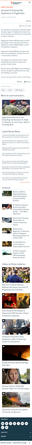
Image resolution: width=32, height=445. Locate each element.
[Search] (29, 443)
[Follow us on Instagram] (10, 423)
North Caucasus (7, 7)
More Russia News (25, 182)
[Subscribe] (6, 427)
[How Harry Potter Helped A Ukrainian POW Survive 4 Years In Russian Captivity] (16, 301)
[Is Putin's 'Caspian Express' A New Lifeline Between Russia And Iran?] (7, 252)
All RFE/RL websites (6, 443)
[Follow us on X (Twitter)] (18, 423)
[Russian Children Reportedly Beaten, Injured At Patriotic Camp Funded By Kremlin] (7, 193)
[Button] (28, 21)
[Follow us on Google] (14, 423)
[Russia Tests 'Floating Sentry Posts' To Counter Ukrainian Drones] (7, 220)
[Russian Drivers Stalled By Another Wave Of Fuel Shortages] (16, 376)
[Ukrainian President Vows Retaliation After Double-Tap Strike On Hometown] (16, 327)
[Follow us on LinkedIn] (26, 423)
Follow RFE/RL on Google (19, 443)
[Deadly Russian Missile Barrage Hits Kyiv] (16, 353)
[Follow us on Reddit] (6, 423)
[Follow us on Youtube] (2, 423)
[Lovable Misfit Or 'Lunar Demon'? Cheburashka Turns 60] (7, 244)
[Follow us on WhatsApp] (2, 427)
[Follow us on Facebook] (22, 423)
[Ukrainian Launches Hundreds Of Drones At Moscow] (16, 400)
